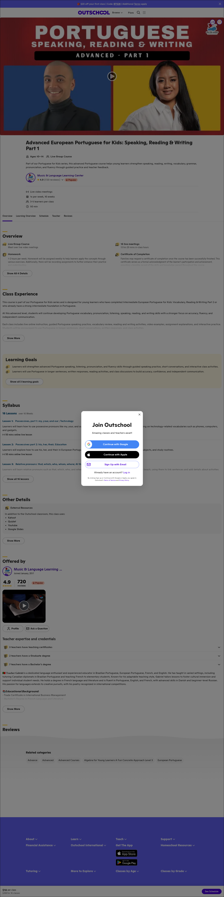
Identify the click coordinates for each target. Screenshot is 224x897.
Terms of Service (110, 480)
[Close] (139, 414)
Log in (126, 472)
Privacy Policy (124, 480)
